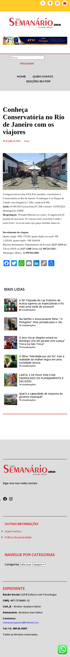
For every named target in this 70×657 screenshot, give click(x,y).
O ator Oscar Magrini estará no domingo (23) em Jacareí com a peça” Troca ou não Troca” (42, 341)
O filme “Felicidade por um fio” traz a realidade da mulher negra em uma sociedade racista (41, 359)
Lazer (26, 141)
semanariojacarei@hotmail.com (21, 622)
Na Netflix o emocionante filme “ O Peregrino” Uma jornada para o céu (41, 320)
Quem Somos (42, 76)
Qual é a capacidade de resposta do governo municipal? (41, 395)
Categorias (12, 564)
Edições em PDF (38, 81)
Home (21, 76)
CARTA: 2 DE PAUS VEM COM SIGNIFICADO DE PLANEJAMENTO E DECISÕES (41, 378)
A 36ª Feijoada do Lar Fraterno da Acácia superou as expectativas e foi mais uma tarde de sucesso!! (41, 303)
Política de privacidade (18, 537)
